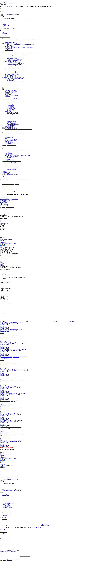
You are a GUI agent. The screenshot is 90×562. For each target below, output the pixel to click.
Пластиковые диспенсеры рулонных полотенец (15, 63)
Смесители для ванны (10, 105)
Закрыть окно (2, 21)
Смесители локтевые (10, 109)
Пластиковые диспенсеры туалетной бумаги (14, 59)
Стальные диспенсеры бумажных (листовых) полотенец (17, 54)
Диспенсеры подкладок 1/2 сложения (13, 71)
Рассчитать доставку (12, 243)
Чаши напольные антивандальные (13, 124)
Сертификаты (4, 176)
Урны (3, 499)
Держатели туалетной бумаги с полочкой (14, 56)
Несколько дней (5, 303)
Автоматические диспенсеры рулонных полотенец (16, 62)
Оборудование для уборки (7, 507)
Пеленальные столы (6, 498)
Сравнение (8, 327)
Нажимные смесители (11, 101)
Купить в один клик (12, 551)
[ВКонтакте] (1, 245)
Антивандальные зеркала (11, 116)
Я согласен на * (10, 550)
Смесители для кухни (10, 107)
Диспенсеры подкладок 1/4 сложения (13, 72)
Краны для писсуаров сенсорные (12, 114)
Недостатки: (2, 321)
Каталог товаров (3, 35)
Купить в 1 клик (3, 242)
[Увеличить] (7, 207)
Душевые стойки (10, 100)
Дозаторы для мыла (5, 495)
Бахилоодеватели (5, 504)
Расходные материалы (6, 505)
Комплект (2, 205)
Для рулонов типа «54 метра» (12, 58)
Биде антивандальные (10, 117)
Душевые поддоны (10, 118)
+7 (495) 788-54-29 (3, 1)
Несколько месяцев (5, 302)
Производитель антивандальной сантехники (10, 174)
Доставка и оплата (5, 25)
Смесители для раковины (11, 108)
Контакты (4, 24)
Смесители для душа (10, 106)
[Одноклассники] (2, 245)
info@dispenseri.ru (3, 3)
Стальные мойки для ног (11, 122)
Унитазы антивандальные (11, 123)
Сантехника (4, 500)
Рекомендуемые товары (6, 173)
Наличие (2, 201)
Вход (3, 32)
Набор (1, 203)
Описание (2, 197)
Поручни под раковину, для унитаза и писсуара (15, 81)
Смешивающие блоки (10, 110)
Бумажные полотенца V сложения (13, 150)
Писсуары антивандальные (11, 120)
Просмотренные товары (4, 487)
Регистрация (4, 33)
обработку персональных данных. (13, 14)
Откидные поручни (10, 79)
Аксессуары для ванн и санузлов (8, 503)
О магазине (4, 23)
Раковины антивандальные (11, 121)
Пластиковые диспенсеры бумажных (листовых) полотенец (17, 53)
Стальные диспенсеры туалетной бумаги (14, 60)
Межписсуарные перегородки (12, 119)
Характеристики (3, 198)
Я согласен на (10, 14)
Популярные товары (6, 172)
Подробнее (2, 326)
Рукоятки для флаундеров (11, 169)
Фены (3, 497)
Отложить (2, 212)
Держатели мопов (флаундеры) (12, 167)
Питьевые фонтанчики (11, 125)
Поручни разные (10, 82)
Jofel (1, 451)
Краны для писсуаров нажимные (12, 112)
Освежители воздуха (6, 502)
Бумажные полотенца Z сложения (13, 151)
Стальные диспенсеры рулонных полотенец (14, 64)
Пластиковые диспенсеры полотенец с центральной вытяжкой (18, 66)
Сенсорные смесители (11, 103)
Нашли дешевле (3, 466)
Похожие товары (3, 200)
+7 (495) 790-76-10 (3, 2)
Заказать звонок (9, 3)
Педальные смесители (11, 102)
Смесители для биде (10, 104)
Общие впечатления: (29, 321)
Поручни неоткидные (10, 80)
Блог (3, 26)
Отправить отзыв (71, 321)
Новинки (4, 171)
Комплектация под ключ (6, 175)
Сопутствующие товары (4, 199)
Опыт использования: (4, 299)
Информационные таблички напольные (14, 168)
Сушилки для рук (5, 494)
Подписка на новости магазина (6, 177)
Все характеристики (4, 223)
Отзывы (1, 202)
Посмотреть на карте (37, 527)
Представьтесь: (55, 321)
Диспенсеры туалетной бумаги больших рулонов (15, 57)
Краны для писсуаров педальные (12, 113)
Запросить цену (10, 560)
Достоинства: (2, 313)
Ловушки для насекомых (6, 506)
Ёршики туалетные (5, 501)
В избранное (2, 328)
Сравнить (6, 212)
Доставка (2, 204)
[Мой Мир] (4, 245)
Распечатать (2, 246)
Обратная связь (3, 531)
